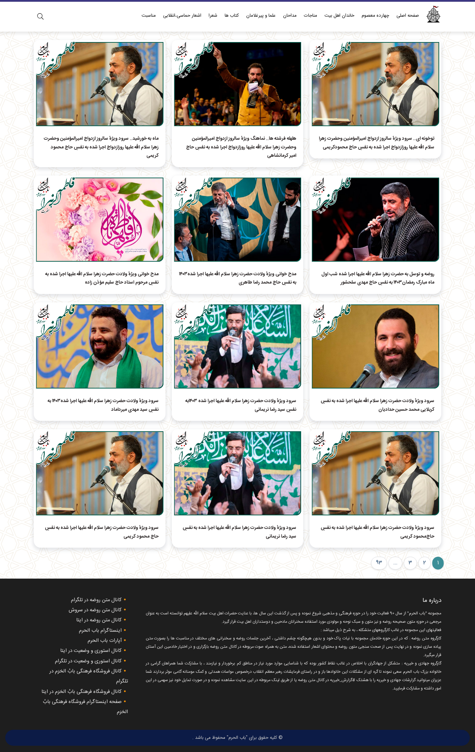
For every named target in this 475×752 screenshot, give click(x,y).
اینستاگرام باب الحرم (100, 631)
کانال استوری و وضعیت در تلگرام (88, 661)
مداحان (290, 15)
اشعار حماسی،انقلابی (182, 15)
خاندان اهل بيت (339, 15)
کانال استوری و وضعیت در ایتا (91, 651)
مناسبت (149, 15)
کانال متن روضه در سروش (95, 610)
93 (379, 563)
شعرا (213, 15)
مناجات (310, 15)
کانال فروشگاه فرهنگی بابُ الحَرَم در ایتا (81, 692)
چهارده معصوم (375, 15)
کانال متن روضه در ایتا (99, 620)
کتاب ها (232, 15)
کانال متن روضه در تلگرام (96, 600)
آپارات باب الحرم (105, 641)
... (395, 563)
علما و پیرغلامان (261, 15)
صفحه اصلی (407, 15)
